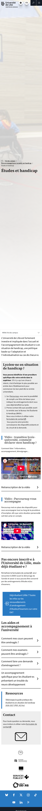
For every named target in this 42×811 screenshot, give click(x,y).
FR (27, 3)
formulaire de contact (16, 419)
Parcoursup (14, 396)
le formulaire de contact (21, 573)
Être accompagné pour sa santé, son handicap (16, 163)
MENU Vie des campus (10, 333)
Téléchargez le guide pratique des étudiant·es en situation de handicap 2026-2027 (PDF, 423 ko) (20, 702)
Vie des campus (10, 161)
